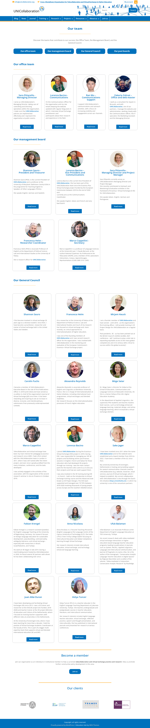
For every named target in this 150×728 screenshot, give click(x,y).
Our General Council (90, 51)
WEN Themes (94, 725)
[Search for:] (119, 10)
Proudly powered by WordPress (62, 725)
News (24, 18)
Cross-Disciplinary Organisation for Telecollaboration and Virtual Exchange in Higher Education (76, 2)
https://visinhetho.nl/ (118, 481)
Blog (16, 18)
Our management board (59, 51)
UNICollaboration (32, 111)
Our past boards (122, 51)
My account (128, 2)
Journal (33, 18)
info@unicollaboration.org (24, 2)
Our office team (28, 51)
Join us (105, 18)
